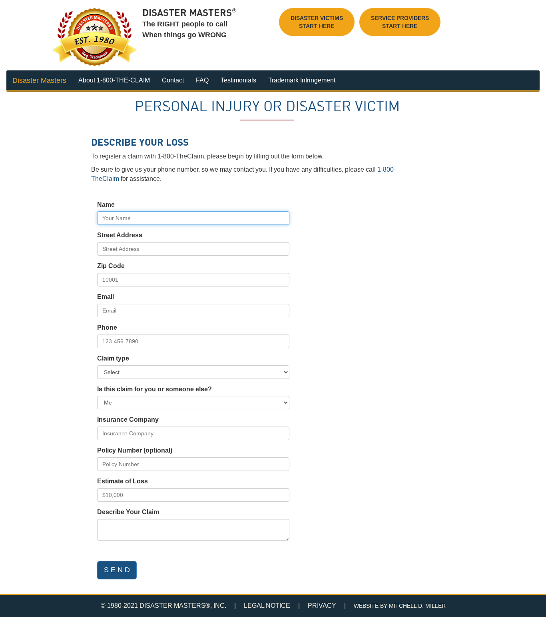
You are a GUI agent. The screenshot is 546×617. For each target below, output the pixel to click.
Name (106, 204)
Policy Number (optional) (134, 450)
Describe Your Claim (128, 512)
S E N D (117, 570)
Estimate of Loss (122, 481)
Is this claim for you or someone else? (154, 389)
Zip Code (111, 265)
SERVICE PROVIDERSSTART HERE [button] (400, 22)
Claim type (113, 358)
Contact (173, 80)
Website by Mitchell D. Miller (400, 606)
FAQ (202, 80)
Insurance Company (128, 419)
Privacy (322, 605)
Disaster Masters (39, 80)
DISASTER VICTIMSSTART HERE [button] (317, 22)
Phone (107, 327)
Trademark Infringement (301, 80)
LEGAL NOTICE (267, 605)
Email (105, 296)
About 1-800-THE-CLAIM (114, 80)
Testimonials (238, 80)
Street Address (119, 235)
